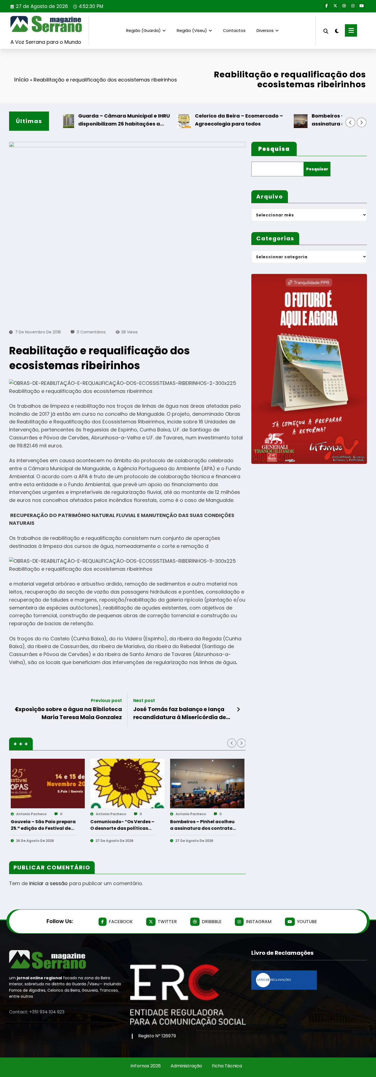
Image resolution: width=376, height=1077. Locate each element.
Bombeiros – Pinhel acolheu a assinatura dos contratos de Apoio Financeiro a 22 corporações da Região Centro (122, 825)
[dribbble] (344, 6)
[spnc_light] (337, 30)
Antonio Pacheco (31, 814)
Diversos (265, 30)
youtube (307, 921)
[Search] (326, 30)
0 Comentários (91, 332)
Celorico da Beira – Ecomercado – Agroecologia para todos (217, 119)
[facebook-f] (326, 6)
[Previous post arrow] (16, 709)
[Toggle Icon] (351, 30)
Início (21, 79)
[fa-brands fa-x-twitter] (335, 6)
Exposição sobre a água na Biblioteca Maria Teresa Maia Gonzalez (69, 713)
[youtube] (361, 6)
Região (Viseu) (192, 30)
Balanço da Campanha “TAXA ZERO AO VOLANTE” (200, 824)
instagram (258, 921)
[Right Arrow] (361, 122)
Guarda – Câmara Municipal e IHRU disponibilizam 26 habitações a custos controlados (102, 120)
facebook (121, 921)
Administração (186, 1066)
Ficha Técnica (227, 1066)
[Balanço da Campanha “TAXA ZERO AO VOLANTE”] (207, 783)
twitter (167, 921)
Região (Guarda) (143, 30)
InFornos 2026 (145, 1066)
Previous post (106, 700)
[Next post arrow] (238, 709)
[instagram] (353, 6)
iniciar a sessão (48, 883)
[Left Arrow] (350, 122)
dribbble (212, 921)
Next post (144, 700)
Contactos (234, 30)
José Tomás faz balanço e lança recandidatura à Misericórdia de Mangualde (179, 713)
